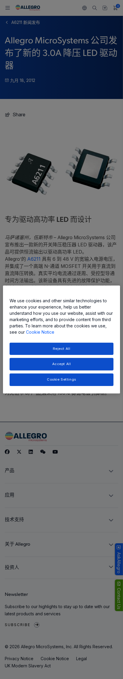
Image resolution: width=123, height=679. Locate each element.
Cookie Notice (40, 332)
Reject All (61, 349)
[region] (61, 340)
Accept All (61, 364)
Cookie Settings (61, 379)
